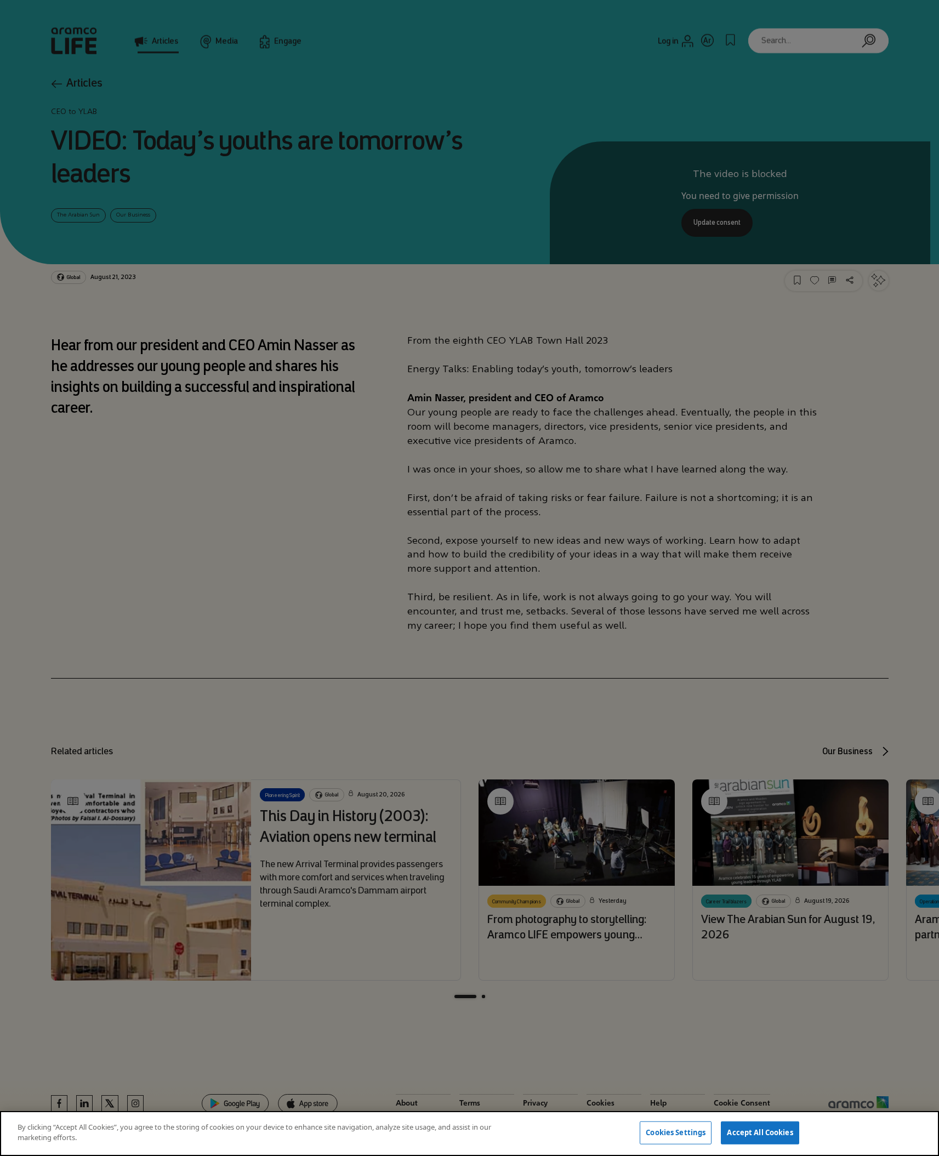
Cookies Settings (675, 1132)
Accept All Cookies (760, 1132)
